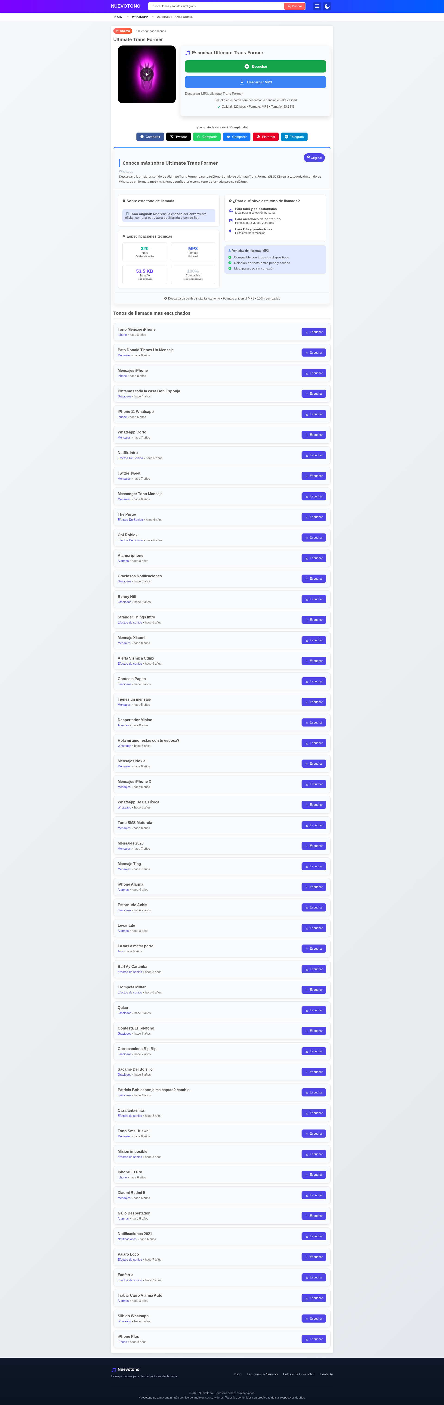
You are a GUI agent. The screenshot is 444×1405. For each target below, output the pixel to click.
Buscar (297, 6)
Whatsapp (140, 16)
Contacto (326, 1374)
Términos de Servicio (262, 1374)
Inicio (118, 16)
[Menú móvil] (317, 6)
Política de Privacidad (298, 1374)
